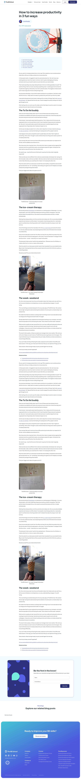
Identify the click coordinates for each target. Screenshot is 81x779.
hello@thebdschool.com (10, 758)
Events (50, 2)
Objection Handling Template (64, 761)
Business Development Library (65, 755)
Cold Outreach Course (43, 755)
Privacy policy (34, 775)
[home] (9, 2)
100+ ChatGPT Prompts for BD (64, 765)
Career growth (28, 25)
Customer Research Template (64, 759)
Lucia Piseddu (26, 21)
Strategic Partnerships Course (45, 761)
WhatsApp (27, 762)
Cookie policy (41, 775)
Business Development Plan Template (66, 757)
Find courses (72, 2)
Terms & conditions (26, 775)
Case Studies (45, 2)
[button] (30, 2)
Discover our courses (40, 736)
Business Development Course (45, 753)
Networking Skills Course (44, 757)
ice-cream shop (47, 227)
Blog (54, 2)
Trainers (26, 755)
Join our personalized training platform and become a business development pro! (38, 352)
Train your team (37, 2)
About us (58, 2)
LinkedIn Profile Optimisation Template (66, 763)
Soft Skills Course (42, 759)
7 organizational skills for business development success (35, 358)
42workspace (31, 210)
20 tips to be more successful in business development (35, 360)
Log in (65, 2)
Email (26, 764)
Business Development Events (65, 753)
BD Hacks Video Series (63, 767)
